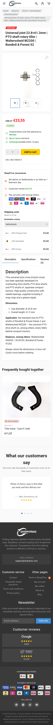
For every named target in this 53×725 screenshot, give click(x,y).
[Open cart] (49, 3)
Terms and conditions (13, 589)
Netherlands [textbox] (11, 224)
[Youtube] (36, 704)
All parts (15, 11)
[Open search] (36, 3)
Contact (13, 577)
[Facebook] (16, 704)
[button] (21, 513)
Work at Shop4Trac (39, 577)
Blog (40, 594)
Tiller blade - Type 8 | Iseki (17, 428)
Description (10, 259)
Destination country (12, 219)
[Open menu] (4, 3)
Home (5, 11)
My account (39, 582)
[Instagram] (23, 704)
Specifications (28, 259)
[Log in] (42, 3)
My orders (40, 586)
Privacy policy (13, 593)
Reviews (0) (45, 261)
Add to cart (30, 152)
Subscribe (43, 620)
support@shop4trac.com (26, 561)
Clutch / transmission (31, 11)
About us (39, 590)
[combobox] (26, 224)
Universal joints (11, 14)
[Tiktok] (30, 704)
